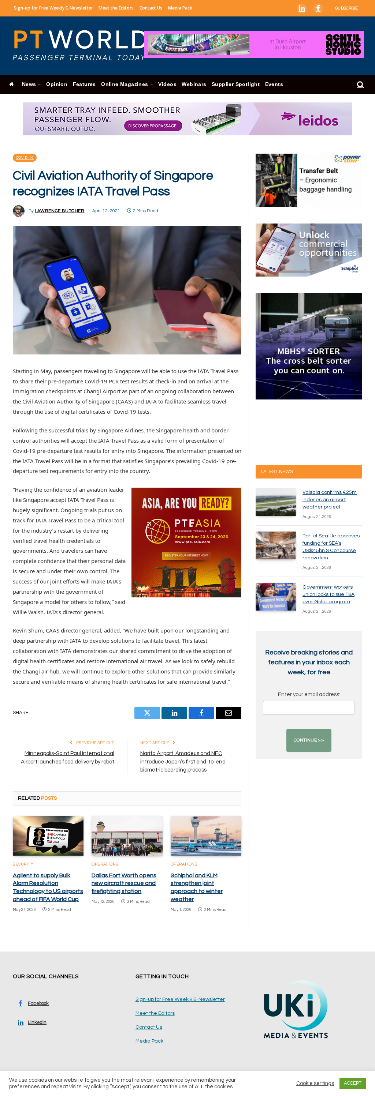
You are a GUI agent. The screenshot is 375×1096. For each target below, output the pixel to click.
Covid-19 (25, 157)
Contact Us (151, 8)
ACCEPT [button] (352, 1083)
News (29, 84)
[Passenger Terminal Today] (84, 45)
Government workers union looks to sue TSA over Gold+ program (328, 594)
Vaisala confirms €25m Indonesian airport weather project (329, 500)
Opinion (56, 84)
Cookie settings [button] (315, 1083)
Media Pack (180, 8)
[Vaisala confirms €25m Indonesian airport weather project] (276, 502)
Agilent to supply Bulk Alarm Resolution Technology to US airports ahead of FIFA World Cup (48, 887)
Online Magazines (124, 84)
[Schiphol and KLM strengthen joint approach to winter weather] (206, 836)
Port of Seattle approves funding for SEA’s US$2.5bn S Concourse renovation (331, 546)
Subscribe (346, 8)
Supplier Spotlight (236, 84)
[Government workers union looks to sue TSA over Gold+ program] (276, 597)
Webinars (194, 84)
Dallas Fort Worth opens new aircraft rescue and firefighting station (124, 883)
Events (274, 84)
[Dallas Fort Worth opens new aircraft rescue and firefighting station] (127, 836)
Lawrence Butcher (60, 211)
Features (84, 84)
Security (23, 864)
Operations (105, 864)
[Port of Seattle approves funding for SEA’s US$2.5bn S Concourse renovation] (276, 545)
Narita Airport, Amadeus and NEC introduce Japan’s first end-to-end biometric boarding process (183, 762)
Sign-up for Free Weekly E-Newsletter (53, 8)
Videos (167, 84)
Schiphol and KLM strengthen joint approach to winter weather (197, 887)
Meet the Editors (116, 8)
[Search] (360, 84)
